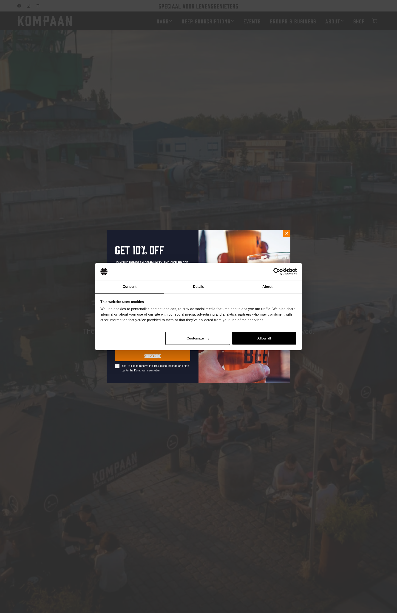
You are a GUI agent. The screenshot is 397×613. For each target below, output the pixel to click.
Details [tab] (198, 286)
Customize (195, 338)
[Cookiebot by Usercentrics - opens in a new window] (277, 271)
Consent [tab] (129, 286)
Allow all (264, 338)
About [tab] (267, 286)
